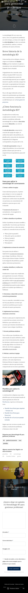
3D (10, 454)
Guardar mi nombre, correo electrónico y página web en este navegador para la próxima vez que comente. (14, 561)
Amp (11, 14)
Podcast (19, 14)
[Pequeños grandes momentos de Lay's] (14, 470)
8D (4, 440)
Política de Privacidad (9, 584)
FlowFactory (6, 402)
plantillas (5, 443)
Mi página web (6, 549)
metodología (17, 454)
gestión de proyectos (11, 440)
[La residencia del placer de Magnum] (14, 488)
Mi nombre (6, 532)
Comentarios (15, 12)
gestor (19, 456)
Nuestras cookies (14, 588)
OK (23, 588)
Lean (20, 440)
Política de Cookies (19, 584)
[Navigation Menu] (25, 1)
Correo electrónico (8, 540)
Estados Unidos (10, 456)
